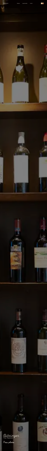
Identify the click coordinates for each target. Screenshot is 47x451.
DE (41, 3)
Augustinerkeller (24, 3)
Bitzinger (18, 3)
